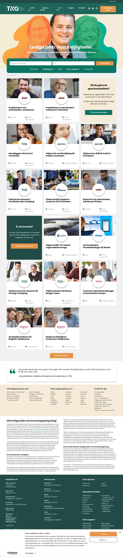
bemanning (38, 431)
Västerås (13, 117)
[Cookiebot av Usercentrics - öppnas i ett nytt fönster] (12, 553)
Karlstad (49, 117)
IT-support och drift (12, 400)
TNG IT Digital (88, 452)
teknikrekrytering (111, 454)
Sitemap (8, 516)
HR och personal (88, 504)
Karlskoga (68, 392)
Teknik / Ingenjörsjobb (35, 398)
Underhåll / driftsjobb (35, 400)
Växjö (86, 255)
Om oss (58, 9)
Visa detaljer (29, 553)
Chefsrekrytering (88, 511)
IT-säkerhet (105, 501)
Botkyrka (53, 394)
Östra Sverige (87, 523)
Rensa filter (89, 69)
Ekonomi (85, 500)
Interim (103, 483)
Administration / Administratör (16, 392)
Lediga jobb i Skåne (100, 402)
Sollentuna (68, 402)
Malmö (86, 301)
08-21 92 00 (112, 1)
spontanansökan (88, 466)
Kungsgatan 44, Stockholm (14, 498)
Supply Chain (106, 511)
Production (105, 509)
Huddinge (53, 404)
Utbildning (104, 485)
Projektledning (33, 396)
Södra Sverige (87, 528)
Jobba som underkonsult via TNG (104, 410)
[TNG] (16, 8)
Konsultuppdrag (99, 392)
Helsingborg (54, 402)
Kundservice (86, 498)
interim (45, 431)
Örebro (82, 402)
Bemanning (86, 485)
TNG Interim (80, 461)
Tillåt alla (103, 534)
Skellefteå (47, 518)
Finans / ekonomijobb (13, 396)
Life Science (86, 513)
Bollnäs (49, 255)
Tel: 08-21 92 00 (11, 487)
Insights (71, 8)
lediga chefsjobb (104, 459)
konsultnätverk (67, 468)
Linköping (13, 301)
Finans (85, 502)
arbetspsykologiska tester (33, 443)
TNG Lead (113, 459)
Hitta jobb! (104, 63)
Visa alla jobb (61, 355)
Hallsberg (87, 209)
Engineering (106, 507)
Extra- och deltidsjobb (101, 398)
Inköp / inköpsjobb (32, 346)
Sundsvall (83, 394)
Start (8, 75)
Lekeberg (13, 346)
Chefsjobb (97, 394)
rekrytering (32, 431)
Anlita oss (31, 9)
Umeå (82, 396)
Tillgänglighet (10, 520)
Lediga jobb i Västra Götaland (103, 404)
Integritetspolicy (11, 518)
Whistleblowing (11, 521)
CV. (52, 443)
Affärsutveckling (11, 394)
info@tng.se (9, 485)
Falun (52, 396)
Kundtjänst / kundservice (36, 394)
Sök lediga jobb (107, 9)
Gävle (52, 398)
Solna (49, 301)
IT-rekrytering (105, 495)
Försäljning (86, 506)
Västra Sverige (87, 525)
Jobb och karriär (44, 9)
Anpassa (102, 540)
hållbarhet (93, 434)
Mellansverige (105, 523)
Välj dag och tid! (10, 493)
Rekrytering (86, 483)
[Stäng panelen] (120, 532)
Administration (87, 495)
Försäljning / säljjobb (70, 163)
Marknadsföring (87, 509)
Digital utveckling (107, 499)
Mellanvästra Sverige (107, 525)
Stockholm (13, 163)
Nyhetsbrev (9, 514)
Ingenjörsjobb (98, 396)
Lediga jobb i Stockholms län (103, 400)
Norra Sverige (105, 528)
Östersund (83, 404)
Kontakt (82, 8)
